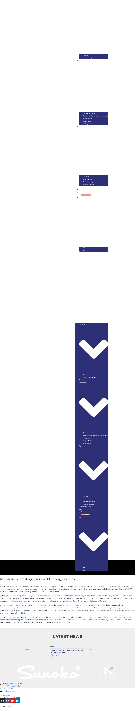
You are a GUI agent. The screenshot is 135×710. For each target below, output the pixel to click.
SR (84, 248)
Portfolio (82, 60)
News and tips (87, 179)
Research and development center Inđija (95, 116)
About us (85, 55)
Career (83, 192)
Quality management (89, 58)
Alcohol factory (87, 118)
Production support (89, 182)
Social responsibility (86, 187)
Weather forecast (88, 184)
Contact (86, 195)
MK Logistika (87, 124)
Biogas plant (87, 121)
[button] (91, 287)
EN (84, 250)
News (81, 190)
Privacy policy (5, 696)
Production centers (89, 113)
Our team (86, 176)
